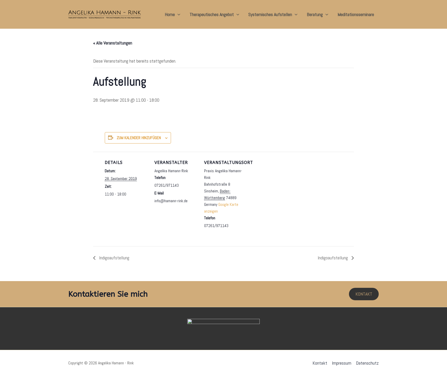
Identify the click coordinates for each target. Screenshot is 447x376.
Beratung (315, 14)
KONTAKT (363, 294)
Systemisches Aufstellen (270, 14)
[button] (177, 14)
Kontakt (319, 363)
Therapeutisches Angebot (212, 14)
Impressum (341, 363)
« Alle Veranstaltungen (112, 43)
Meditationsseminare (356, 14)
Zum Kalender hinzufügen (139, 137)
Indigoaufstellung (113, 258)
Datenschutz (367, 363)
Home (170, 14)
